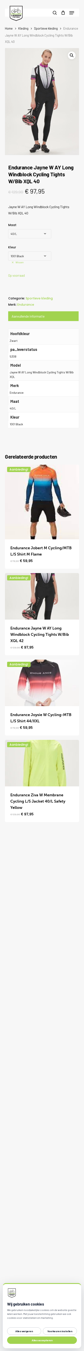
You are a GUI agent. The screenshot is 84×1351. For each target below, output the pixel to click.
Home (9, 28)
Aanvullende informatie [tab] (28, 316)
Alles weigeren (24, 1331)
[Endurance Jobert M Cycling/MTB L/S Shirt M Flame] (42, 502)
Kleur (12, 247)
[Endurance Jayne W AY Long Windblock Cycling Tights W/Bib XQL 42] (42, 596)
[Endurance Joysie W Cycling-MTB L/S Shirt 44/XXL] (42, 683)
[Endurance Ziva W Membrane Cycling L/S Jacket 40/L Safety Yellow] (42, 763)
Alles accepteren (42, 1340)
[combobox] (29, 233)
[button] (71, 13)
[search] (55, 12)
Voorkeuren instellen (59, 1331)
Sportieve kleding (46, 28)
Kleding (23, 28)
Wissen (20, 262)
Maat (12, 225)
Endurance (25, 304)
